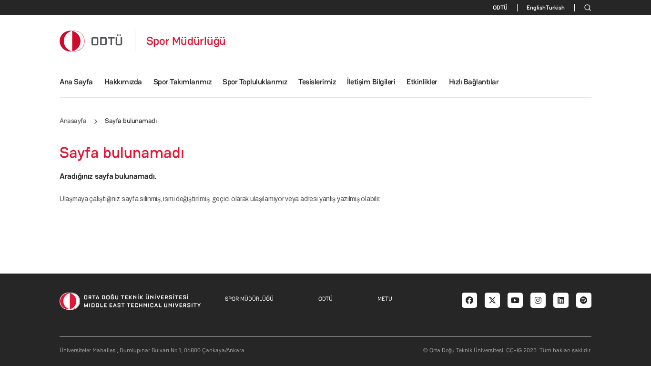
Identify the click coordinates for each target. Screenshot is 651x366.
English (536, 7)
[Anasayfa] (91, 40)
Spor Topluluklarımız (255, 82)
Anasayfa (73, 120)
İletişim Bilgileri (371, 82)
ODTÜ (500, 7)
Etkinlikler (422, 82)
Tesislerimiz (317, 82)
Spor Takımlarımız (182, 82)
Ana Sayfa (76, 82)
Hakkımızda (123, 82)
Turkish (555, 7)
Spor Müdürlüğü (186, 41)
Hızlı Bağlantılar (474, 82)
